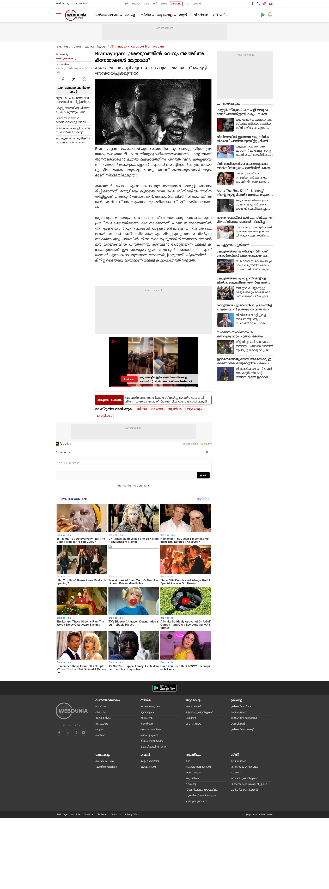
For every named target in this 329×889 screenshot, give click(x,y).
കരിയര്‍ (100, 735)
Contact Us (116, 814)
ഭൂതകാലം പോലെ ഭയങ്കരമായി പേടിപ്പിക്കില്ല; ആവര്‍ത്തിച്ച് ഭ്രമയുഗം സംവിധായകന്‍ (72, 100)
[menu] (59, 15)
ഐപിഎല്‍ (238, 724)
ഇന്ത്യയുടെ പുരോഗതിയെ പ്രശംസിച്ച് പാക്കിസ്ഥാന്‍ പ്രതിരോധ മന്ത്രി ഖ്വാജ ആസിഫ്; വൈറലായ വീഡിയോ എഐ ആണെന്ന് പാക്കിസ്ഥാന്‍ (244, 308)
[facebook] (252, 3)
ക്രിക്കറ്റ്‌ (218, 15)
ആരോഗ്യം (165, 15)
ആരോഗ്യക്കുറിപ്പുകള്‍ (199, 712)
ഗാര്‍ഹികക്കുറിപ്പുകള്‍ (244, 790)
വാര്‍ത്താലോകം (107, 15)
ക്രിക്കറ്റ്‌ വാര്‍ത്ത (241, 706)
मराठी (155, 3)
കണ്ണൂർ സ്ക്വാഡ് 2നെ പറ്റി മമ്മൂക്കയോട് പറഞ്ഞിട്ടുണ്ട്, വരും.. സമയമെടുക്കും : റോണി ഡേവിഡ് (243, 112)
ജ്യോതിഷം (174, 409)
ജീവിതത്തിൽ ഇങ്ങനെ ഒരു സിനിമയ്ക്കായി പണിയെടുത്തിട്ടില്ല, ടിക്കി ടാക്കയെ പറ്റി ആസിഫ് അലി (243, 139)
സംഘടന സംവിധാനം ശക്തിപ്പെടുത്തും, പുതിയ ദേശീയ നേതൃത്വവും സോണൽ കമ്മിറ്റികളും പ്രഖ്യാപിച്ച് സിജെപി (243, 334)
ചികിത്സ (191, 718)
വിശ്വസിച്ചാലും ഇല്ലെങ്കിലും (202, 790)
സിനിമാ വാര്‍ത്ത (151, 729)
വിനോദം (62, 47)
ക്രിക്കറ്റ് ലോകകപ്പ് (242, 729)
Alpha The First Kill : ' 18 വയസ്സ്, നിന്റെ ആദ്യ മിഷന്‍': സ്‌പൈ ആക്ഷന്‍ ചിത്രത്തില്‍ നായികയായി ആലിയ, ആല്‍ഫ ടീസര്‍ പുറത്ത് (245, 193)
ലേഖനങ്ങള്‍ (193, 706)
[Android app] (164, 688)
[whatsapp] (84, 79)
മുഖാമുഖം (147, 712)
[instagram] (264, 3)
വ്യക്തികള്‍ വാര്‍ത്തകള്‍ (201, 795)
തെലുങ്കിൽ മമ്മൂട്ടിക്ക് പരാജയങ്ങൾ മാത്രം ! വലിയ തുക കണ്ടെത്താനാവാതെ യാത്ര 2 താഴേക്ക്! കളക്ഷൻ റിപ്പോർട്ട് (73, 141)
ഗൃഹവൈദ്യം (193, 724)
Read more (129, 379)
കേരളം (130, 15)
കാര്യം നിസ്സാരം (96, 47)
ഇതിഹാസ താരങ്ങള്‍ (244, 718)
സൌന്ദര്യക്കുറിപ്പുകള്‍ (244, 778)
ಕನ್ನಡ (187, 3)
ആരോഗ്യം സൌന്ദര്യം (244, 767)
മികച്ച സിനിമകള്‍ (152, 741)
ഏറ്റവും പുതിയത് (235, 245)
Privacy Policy (132, 814)
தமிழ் (146, 3)
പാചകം (236, 772)
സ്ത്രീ (183, 15)
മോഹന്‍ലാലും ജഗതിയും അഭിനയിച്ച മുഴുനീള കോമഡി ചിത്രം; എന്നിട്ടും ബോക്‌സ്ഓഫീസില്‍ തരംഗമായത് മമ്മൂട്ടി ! (167, 400)
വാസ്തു (191, 784)
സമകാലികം (103, 718)
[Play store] (263, 14)
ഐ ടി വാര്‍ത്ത (150, 761)
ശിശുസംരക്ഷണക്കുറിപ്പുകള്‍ (249, 784)
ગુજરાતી (197, 3)
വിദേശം (100, 712)
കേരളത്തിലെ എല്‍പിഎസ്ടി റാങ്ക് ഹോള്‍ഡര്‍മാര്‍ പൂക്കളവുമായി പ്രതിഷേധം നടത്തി (242, 254)
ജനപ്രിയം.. (104, 416)
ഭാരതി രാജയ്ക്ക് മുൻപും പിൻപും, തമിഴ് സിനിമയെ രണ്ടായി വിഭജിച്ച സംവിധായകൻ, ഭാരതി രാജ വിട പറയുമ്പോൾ (244, 220)
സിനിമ (146, 15)
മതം (188, 761)
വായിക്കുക (231, 104)
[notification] (269, 14)
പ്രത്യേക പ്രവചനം (197, 801)
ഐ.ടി (99, 729)
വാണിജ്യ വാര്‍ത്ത (106, 767)
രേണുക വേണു (66, 58)
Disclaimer (102, 814)
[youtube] (270, 3)
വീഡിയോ (201, 15)
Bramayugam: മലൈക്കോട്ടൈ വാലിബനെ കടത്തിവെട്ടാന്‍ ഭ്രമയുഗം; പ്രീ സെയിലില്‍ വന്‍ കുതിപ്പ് (73, 120)
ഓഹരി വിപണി (104, 761)
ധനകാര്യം (101, 724)
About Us (75, 814)
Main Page (62, 814)
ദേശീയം (100, 706)
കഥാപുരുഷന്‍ (149, 735)
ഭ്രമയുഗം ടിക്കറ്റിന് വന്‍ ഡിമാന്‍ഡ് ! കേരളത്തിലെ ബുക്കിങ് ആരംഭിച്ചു (73, 130)
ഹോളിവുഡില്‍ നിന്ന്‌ (153, 747)
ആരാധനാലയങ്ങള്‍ (198, 767)
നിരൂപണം (147, 718)
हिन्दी (126, 3)
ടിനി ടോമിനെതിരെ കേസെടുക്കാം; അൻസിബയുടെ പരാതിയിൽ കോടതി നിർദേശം (243, 166)
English (136, 3)
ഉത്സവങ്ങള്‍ (193, 772)
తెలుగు (163, 3)
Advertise (88, 814)
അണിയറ (147, 724)
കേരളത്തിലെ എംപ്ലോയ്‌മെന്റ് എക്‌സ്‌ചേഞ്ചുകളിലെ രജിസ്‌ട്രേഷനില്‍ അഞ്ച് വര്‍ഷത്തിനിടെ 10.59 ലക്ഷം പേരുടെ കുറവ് (244, 281)
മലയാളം (176, 3)
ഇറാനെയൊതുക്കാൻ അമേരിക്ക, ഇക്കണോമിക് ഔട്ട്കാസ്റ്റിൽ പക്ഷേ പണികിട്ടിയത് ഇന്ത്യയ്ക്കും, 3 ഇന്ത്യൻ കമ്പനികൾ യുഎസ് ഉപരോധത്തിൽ (244, 361)
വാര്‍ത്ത (157, 409)
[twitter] (258, 3)
